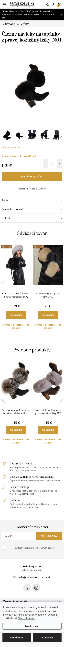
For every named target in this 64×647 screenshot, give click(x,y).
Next (61, 283)
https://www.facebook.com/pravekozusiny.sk (27, 588)
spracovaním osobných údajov (39, 547)
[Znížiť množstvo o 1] (45, 163)
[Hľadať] (48, 4)
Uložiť (7, 186)
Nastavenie (32, 626)
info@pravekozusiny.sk (34, 577)
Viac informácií (26, 618)
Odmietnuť (16, 637)
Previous (3, 283)
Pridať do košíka (32, 176)
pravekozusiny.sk (36, 588)
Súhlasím (47, 637)
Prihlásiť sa (49, 536)
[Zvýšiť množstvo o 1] (59, 163)
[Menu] (4, 4)
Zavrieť (17, 186)
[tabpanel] (16, 288)
